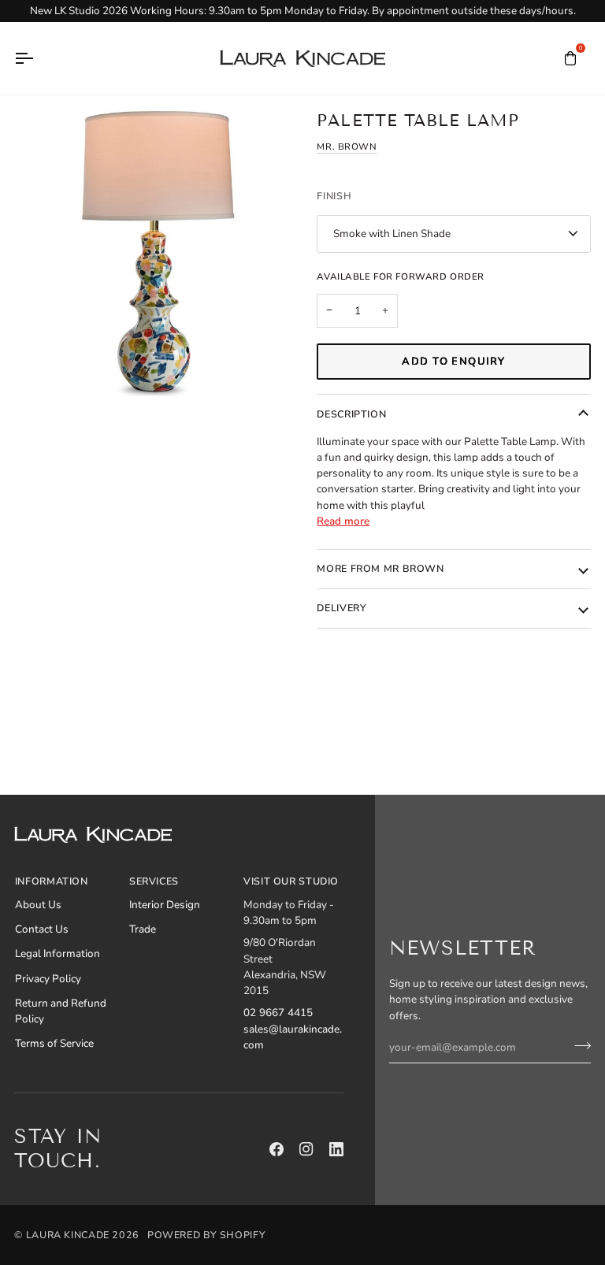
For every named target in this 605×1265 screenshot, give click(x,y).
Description (351, 414)
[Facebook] (276, 1149)
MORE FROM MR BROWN (380, 568)
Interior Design (164, 904)
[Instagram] (306, 1149)
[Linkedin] (336, 1149)
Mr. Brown (347, 146)
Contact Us (42, 929)
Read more (343, 521)
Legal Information (57, 953)
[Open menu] (37, 58)
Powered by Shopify (206, 1234)
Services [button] (154, 881)
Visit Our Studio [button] (291, 881)
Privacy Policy (48, 978)
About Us (38, 904)
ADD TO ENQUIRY (453, 361)
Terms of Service (54, 1043)
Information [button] (51, 881)
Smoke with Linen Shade (392, 233)
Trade (142, 929)
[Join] (578, 1045)
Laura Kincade (67, 1234)
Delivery (341, 607)
